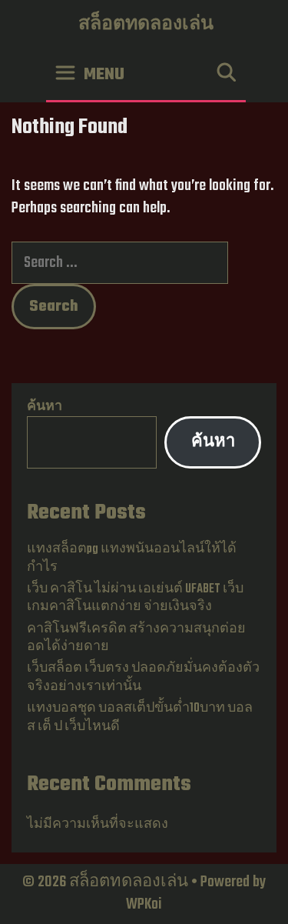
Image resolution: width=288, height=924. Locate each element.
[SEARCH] (226, 75)
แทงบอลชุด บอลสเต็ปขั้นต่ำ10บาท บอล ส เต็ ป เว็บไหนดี (140, 717)
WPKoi (144, 904)
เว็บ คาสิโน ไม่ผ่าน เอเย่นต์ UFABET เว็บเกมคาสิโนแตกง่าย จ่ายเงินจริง (135, 598)
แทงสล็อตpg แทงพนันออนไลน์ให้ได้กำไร (132, 558)
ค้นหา (44, 407)
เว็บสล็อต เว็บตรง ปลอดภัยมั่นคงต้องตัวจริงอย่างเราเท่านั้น (143, 677)
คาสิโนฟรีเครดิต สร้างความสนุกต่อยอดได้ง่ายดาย (136, 638)
